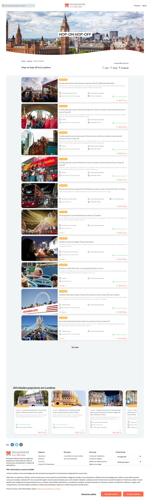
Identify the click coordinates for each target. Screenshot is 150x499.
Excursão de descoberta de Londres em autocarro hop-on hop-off (84, 321)
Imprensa (41, 459)
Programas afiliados (95, 459)
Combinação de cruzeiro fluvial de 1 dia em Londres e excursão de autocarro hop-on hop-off (91, 163)
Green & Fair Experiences (46, 464)
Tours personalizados (70, 459)
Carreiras (41, 461)
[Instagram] (21, 444)
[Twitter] (16, 444)
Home (23, 61)
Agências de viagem (95, 464)
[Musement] (75, 5)
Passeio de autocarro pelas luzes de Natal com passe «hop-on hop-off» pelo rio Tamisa (92, 189)
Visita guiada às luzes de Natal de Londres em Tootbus (80, 215)
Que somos (41, 456)
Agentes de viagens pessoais (98, 461)
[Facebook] (12, 444)
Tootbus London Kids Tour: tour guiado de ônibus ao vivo (81, 268)
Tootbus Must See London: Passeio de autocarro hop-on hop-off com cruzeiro (89, 295)
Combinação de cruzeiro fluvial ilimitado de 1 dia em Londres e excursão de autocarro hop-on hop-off (92, 110)
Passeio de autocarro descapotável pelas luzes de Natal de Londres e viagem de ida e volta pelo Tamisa (105, 412)
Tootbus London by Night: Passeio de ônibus (76, 242)
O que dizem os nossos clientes (73, 456)
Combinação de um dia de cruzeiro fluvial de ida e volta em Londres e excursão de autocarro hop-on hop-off (90, 137)
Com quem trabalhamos (96, 456)
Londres (29, 61)
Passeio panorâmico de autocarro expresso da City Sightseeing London (86, 83)
